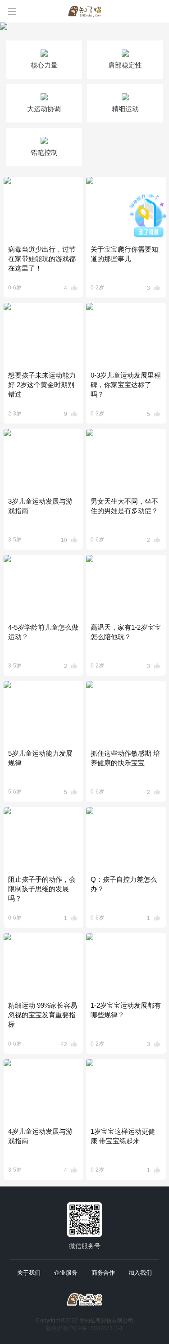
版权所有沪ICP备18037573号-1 (84, 1328)
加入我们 (140, 1272)
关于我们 (29, 1272)
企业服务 (66, 1272)
